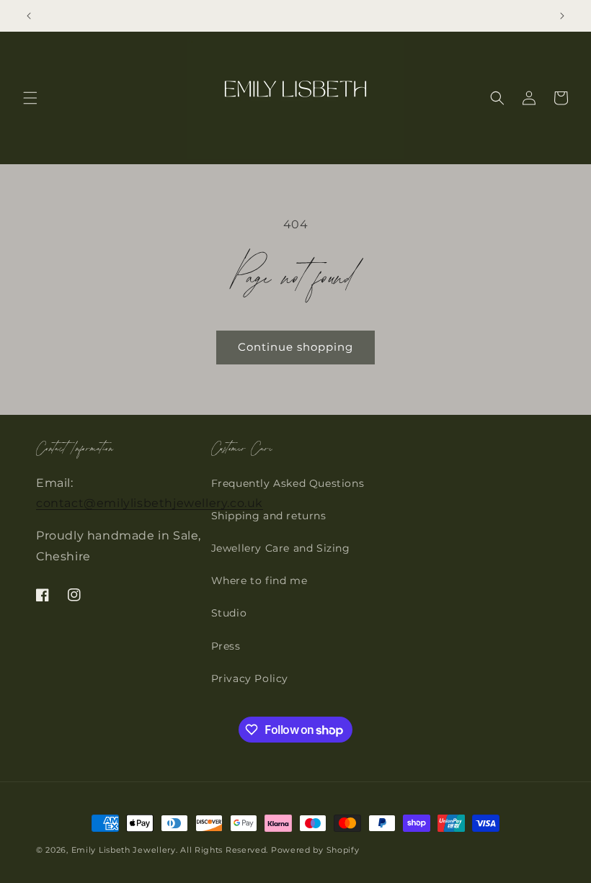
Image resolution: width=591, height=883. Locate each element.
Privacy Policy (249, 678)
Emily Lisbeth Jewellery (123, 850)
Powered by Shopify (315, 850)
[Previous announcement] (29, 16)
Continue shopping (295, 347)
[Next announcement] (562, 16)
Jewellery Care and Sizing (280, 548)
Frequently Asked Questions (288, 483)
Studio (229, 612)
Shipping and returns (268, 515)
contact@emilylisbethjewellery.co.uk (149, 503)
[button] (30, 98)
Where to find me (259, 580)
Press (226, 646)
